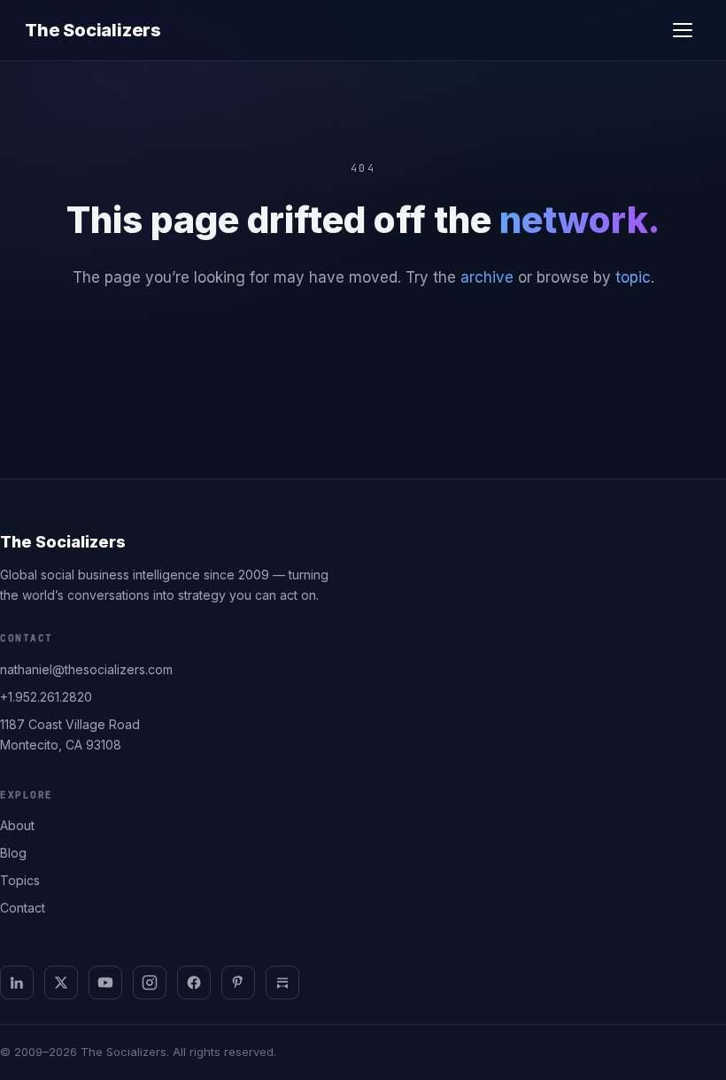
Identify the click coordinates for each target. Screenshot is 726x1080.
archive (487, 277)
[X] (61, 982)
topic (633, 277)
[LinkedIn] (17, 982)
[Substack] (282, 982)
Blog (13, 852)
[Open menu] (682, 30)
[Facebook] (194, 982)
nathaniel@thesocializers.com (86, 669)
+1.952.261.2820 (46, 696)
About (17, 825)
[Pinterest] (238, 982)
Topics (20, 880)
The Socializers (93, 30)
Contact (22, 907)
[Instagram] (149, 982)
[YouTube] (105, 982)
